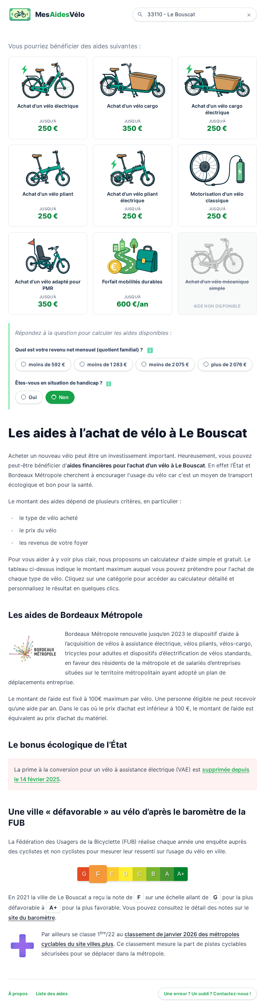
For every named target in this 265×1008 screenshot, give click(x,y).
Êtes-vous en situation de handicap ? (58, 383)
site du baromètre (31, 917)
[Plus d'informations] (149, 350)
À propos (18, 993)
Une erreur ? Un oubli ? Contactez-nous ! (207, 993)
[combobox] (199, 14)
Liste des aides (52, 993)
